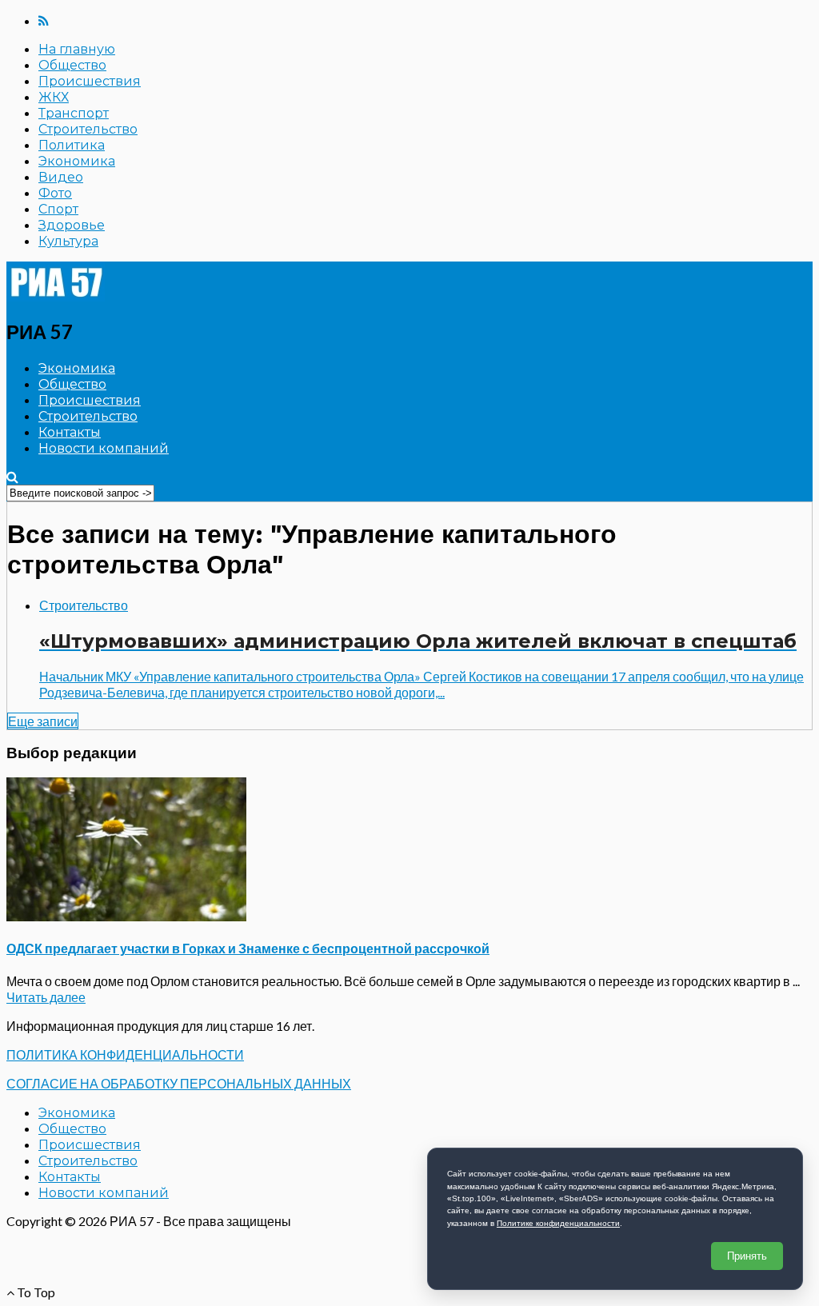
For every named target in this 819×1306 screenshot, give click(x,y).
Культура (68, 241)
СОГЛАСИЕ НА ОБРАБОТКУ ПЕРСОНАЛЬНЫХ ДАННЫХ (178, 1083)
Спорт (58, 209)
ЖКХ (53, 97)
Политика (71, 145)
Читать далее (46, 996)
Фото (55, 193)
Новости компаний (103, 448)
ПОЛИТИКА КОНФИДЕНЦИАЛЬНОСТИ (125, 1054)
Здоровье (71, 225)
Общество (72, 65)
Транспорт (73, 113)
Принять (747, 1256)
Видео (60, 177)
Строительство (88, 129)
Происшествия (89, 81)
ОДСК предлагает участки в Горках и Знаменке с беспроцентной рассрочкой (247, 948)
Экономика (76, 161)
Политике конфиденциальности (558, 1223)
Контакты (69, 432)
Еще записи (43, 721)
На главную (76, 49)
